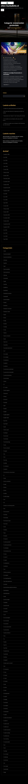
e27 (4, 351)
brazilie (5, 323)
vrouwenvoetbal (7, 741)
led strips (5, 523)
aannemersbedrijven (7, 257)
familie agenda (6, 390)
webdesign (6, 757)
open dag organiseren (8, 581)
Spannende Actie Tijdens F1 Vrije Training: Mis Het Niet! (14, 115)
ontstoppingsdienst (7, 578)
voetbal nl (6, 720)
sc (4, 638)
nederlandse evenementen (8, 69)
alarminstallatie (7, 269)
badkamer (6, 287)
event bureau (6, 378)
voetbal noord (6, 723)
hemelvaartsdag (7, 441)
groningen (6, 423)
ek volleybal (6, 357)
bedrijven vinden (7, 311)
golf (4, 405)
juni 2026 (5, 160)
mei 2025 (5, 199)
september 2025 (7, 187)
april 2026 (6, 166)
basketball (6, 296)
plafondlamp (6, 590)
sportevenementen (18, 69)
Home (8, 27)
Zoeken (5, 93)
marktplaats (6, 548)
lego (5, 532)
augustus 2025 (6, 190)
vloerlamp (6, 708)
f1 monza (5, 387)
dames (5, 332)
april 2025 (6, 202)
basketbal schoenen (7, 293)
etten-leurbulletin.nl (10, 6)
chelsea (5, 326)
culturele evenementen (7, 63)
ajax (4, 266)
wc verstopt (6, 754)
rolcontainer (6, 623)
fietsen (5, 396)
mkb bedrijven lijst (7, 551)
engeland (5, 363)
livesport (5, 535)
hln (4, 454)
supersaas (6, 654)
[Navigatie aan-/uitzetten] (2, 10)
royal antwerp (6, 629)
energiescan (6, 360)
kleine (5, 490)
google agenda (6, 414)
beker (5, 314)
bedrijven (5, 305)
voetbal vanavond (7, 729)
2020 (5, 251)
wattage (5, 751)
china (5, 329)
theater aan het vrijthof (8, 663)
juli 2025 (5, 193)
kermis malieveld (7, 481)
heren (5, 445)
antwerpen (6, 278)
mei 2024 (5, 236)
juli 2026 (5, 157)
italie (5, 478)
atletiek (5, 284)
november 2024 (7, 217)
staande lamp (6, 651)
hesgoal (5, 451)
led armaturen (6, 511)
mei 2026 (5, 163)
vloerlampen (6, 711)
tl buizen (5, 675)
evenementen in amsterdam (9, 66)
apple (5, 281)
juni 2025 (5, 196)
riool (5, 614)
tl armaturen (6, 669)
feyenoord (6, 393)
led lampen (6, 517)
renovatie (5, 608)
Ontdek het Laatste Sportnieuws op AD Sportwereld (13, 108)
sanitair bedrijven (7, 632)
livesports (6, 538)
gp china (5, 420)
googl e (5, 408)
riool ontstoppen (7, 617)
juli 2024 (5, 230)
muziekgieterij (6, 563)
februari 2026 (6, 172)
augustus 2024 (6, 227)
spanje (5, 641)
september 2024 (7, 224)
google (5, 411)
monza (5, 554)
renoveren (6, 611)
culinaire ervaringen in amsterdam (10, 61)
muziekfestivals (19, 67)
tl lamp (5, 678)
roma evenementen (7, 626)
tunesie (5, 687)
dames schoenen (7, 335)
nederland (6, 566)
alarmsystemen (7, 272)
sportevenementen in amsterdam (10, 70)
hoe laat (5, 460)
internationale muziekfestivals (9, 67)
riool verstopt (6, 620)
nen (4, 569)
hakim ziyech (6, 429)
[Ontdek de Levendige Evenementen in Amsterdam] (14, 50)
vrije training (6, 738)
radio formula (6, 605)
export (5, 381)
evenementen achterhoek (8, 369)
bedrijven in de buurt (7, 308)
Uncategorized (6, 693)
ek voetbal (6, 354)
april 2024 (6, 239)
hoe (4, 457)
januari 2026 (6, 175)
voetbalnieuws (6, 735)
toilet (5, 684)
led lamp (5, 514)
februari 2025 (6, 208)
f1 (4, 384)
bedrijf (5, 302)
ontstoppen (6, 575)
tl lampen (5, 681)
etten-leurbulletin (6, 136)
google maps (6, 417)
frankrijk (5, 402)
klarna (5, 487)
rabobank (5, 602)
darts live (5, 341)
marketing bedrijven (7, 544)
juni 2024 (5, 233)
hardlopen (6, 432)
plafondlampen (6, 593)
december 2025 (7, 178)
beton (5, 317)
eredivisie (6, 366)
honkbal (5, 463)
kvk (4, 499)
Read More (6, 84)
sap (4, 635)
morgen (5, 560)
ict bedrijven (6, 466)
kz (4, 502)
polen (5, 596)
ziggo (5, 772)
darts (5, 338)
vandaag (5, 699)
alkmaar (5, 275)
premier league (7, 599)
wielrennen (6, 760)
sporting (5, 648)
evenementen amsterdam (8, 59)
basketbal (6, 290)
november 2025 (7, 181)
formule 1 (6, 399)
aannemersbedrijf (7, 254)
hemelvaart (6, 438)
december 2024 (7, 214)
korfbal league (6, 496)
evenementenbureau (7, 375)
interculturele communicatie (9, 472)
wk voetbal (6, 766)
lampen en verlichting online (9, 505)
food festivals (17, 66)
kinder (5, 484)
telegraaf (5, 660)
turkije (5, 690)
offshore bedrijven (7, 572)
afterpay (5, 260)
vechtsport (6, 702)
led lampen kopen (7, 520)
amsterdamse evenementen (9, 60)
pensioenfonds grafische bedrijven (10, 587)
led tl (5, 526)
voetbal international (8, 717)
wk (4, 763)
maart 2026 (6, 169)
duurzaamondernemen (8, 348)
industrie (5, 469)
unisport (5, 696)
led (4, 508)
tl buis (5, 672)
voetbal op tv (6, 726)
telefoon (5, 657)
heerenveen (6, 435)
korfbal (5, 493)
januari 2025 (6, 211)
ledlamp (5, 529)
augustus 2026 (6, 154)
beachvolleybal (6, 299)
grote (5, 426)
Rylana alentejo (6, 141)
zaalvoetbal (6, 769)
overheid (5, 584)
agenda (5, 263)
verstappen (6, 705)
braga (5, 320)
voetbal (5, 714)
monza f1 (5, 557)
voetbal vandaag (7, 732)
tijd (4, 666)
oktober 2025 (6, 184)
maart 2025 (6, 205)
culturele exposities (16, 63)
